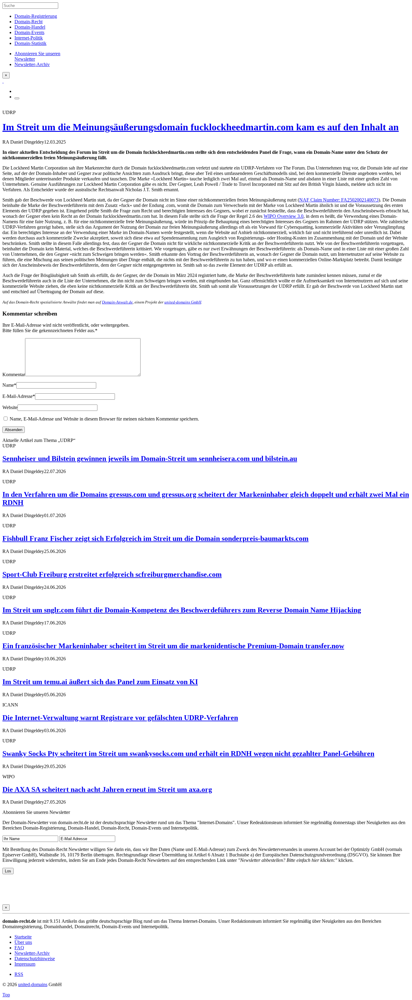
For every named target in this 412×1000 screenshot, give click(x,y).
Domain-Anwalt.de (117, 302)
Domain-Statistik (30, 43)
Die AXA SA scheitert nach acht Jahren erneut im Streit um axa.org (107, 789)
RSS (18, 974)
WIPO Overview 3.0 (283, 216)
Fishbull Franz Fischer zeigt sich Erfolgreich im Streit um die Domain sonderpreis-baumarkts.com (155, 538)
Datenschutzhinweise (34, 958)
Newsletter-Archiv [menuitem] (32, 64)
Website (9, 407)
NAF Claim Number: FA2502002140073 (339, 199)
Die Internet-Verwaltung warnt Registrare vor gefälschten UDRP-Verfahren (120, 718)
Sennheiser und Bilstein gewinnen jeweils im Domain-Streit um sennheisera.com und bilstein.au (149, 458)
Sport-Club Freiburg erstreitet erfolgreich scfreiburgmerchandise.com (112, 574)
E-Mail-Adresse (18, 396)
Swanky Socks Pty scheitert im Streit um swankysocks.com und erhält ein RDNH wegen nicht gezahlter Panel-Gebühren (188, 753)
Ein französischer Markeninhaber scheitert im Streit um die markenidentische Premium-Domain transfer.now (173, 646)
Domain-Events (29, 32)
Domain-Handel (29, 27)
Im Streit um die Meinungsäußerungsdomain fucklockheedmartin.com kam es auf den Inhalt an (200, 127)
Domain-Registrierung (35, 16)
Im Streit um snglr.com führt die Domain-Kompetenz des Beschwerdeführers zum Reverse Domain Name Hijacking (181, 610)
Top (6, 994)
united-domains (32, 984)
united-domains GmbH (182, 302)
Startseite (23, 936)
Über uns (23, 942)
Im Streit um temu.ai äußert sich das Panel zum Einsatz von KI (100, 682)
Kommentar (13, 374)
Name (9, 385)
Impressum (24, 964)
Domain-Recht (28, 21)
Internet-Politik (28, 37)
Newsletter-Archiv (32, 953)
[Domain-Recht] (3, 81)
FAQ (19, 947)
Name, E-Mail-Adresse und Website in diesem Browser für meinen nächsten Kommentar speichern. (104, 418)
